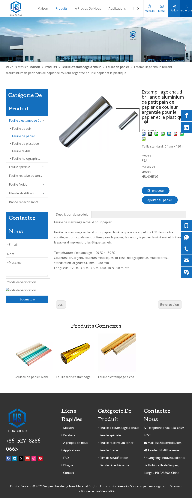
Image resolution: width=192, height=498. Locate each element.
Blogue (68, 465)
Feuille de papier (23, 136)
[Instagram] (34, 458)
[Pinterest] (40, 458)
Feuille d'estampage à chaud (28, 120)
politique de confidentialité (96, 491)
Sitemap (176, 486)
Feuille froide (18, 184)
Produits (69, 435)
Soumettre (27, 299)
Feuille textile (21, 151)
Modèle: (147, 155)
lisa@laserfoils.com (168, 443)
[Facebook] (186, 115)
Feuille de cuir (21, 129)
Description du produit (72, 214)
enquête (158, 191)
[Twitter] (21, 458)
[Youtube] (27, 458)
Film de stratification (23, 193)
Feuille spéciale (19, 167)
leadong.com (157, 486)
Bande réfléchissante (23, 202)
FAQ (66, 458)
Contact (68, 473)
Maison (68, 428)
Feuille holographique (27, 159)
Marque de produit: (148, 169)
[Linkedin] (186, 127)
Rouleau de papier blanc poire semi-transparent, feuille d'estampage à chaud (33, 377)
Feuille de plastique (25, 144)
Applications (71, 450)
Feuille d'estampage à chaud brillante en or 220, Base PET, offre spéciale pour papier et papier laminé (117, 377)
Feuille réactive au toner (26, 176)
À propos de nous (75, 443)
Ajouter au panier (159, 200)
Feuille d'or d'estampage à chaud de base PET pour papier (75, 377)
